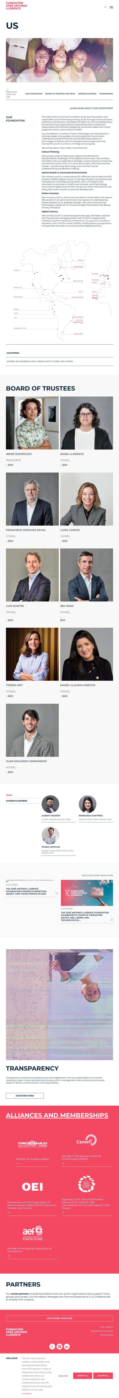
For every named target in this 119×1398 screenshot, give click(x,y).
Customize (63, 1376)
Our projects (106, 1327)
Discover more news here (97, 875)
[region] (59, 1375)
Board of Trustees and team (60, 94)
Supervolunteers (87, 94)
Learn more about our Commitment (91, 108)
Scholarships (106, 1335)
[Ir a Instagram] (59, 1346)
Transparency (106, 94)
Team (9, 795)
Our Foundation (33, 94)
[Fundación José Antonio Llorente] (16, 5)
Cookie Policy (26, 1393)
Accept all (103, 1376)
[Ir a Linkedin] (67, 1346)
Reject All (82, 1376)
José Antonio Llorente (102, 1331)
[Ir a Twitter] (52, 1346)
